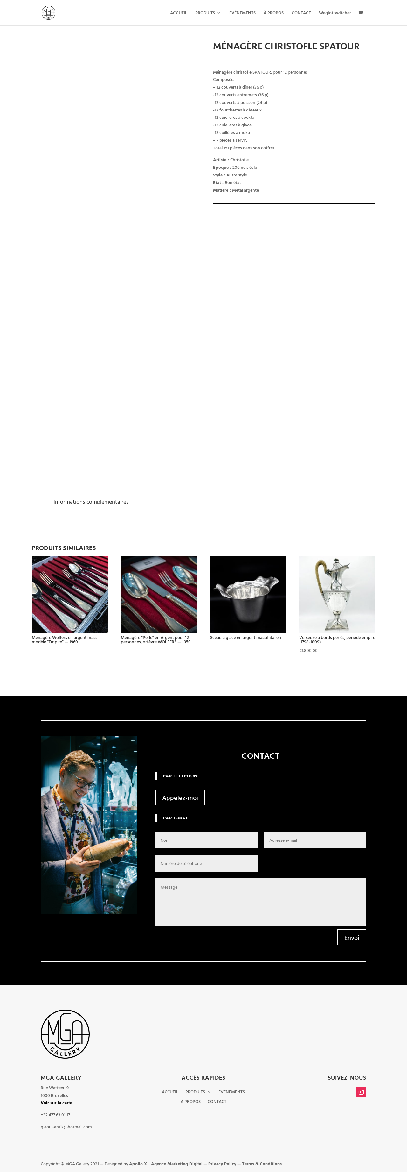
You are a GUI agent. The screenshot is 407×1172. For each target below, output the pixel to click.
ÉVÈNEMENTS (242, 13)
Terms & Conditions (262, 1163)
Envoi (351, 937)
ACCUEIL (178, 13)
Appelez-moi (180, 797)
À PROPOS (274, 13)
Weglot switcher (335, 13)
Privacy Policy (222, 1163)
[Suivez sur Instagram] (361, 1092)
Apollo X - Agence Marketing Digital (166, 1163)
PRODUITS (205, 13)
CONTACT (301, 13)
